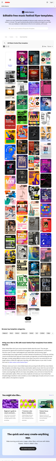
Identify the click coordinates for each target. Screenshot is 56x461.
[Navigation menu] (2, 2)
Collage (48, 333)
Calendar (31, 333)
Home (6, 36)
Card (37, 333)
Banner (11, 333)
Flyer (17, 36)
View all (50, 395)
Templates (11, 36)
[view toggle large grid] (8, 46)
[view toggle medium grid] (6, 46)
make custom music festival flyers (18, 362)
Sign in (51, 2)
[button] (47, 2)
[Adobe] (7, 2)
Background (5, 333)
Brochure (17, 333)
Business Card (24, 333)
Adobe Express (5, 6)
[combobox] (28, 28)
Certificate (42, 333)
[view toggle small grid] (4, 46)
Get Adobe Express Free (27, 448)
